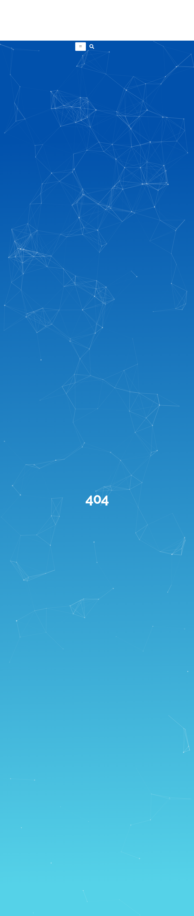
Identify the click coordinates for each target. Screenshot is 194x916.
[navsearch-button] (92, 46)
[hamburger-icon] (80, 46)
